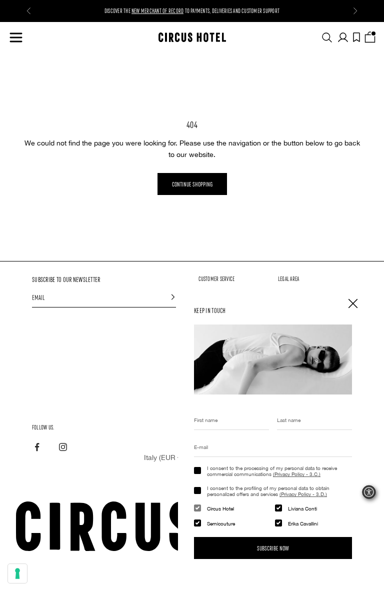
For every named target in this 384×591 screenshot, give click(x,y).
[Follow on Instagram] (63, 447)
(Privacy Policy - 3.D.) (303, 494)
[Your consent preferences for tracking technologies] (17, 573)
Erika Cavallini (303, 523)
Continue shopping (192, 184)
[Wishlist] (356, 37)
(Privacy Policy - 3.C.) (296, 474)
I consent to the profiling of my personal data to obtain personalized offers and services (268, 491)
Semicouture (221, 523)
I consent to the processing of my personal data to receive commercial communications (272, 471)
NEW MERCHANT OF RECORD (158, 10)
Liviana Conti (302, 509)
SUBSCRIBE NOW (273, 548)
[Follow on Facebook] (37, 447)
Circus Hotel (220, 509)
